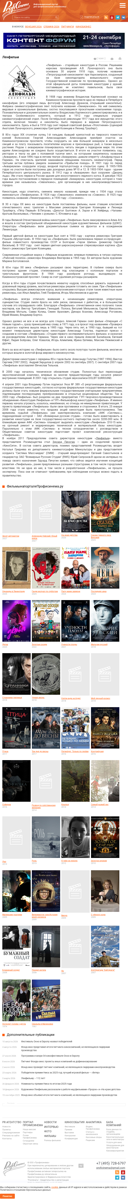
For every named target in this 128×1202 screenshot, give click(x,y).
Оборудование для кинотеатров (115, 1146)
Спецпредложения (11, 1132)
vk (123, 17)
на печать (112, 59)
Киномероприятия (115, 1151)
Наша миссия (29, 1129)
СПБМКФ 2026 (51, 26)
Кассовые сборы (94, 1137)
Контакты (7, 1138)
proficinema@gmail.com (110, 1167)
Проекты (6, 1129)
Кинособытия (74, 1122)
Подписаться (91, 17)
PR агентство (11, 1122)
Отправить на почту (120, 58)
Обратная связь (30, 1144)
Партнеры (27, 1132)
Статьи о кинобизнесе (92, 1133)
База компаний (113, 1124)
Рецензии (90, 1140)
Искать (56, 17)
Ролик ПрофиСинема (30, 1136)
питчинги (67, 26)
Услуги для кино (114, 1142)
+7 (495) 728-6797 (111, 1163)
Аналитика (94, 1122)
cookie (54, 1187)
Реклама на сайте (10, 1135)
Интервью (51, 1126)
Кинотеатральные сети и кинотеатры (115, 1138)
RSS (106, 17)
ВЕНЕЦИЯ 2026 (33, 26)
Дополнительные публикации (30, 1035)
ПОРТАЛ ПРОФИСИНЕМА (33, 1124)
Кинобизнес (83, 26)
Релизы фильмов (52, 1140)
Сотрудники (28, 1141)
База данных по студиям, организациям (114, 1131)
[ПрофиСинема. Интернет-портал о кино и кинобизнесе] (16, 7)
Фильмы (50, 1136)
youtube (111, 17)
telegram (117, 17)
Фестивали (70, 1126)
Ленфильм (102, 438)
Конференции (71, 1138)
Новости (6, 1126)
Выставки (69, 1132)
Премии (68, 1129)
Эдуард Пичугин (63, 442)
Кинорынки (70, 1135)
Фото (48, 1131)
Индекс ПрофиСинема (93, 1127)
